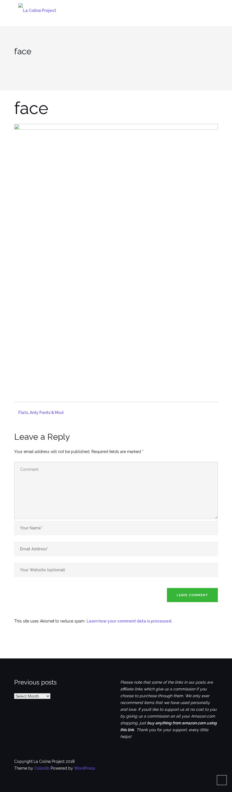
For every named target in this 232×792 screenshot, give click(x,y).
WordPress (84, 768)
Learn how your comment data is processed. (129, 621)
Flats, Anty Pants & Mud (40, 412)
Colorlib (42, 768)
